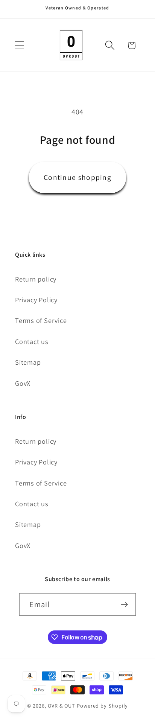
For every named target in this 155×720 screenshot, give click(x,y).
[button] (19, 45)
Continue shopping (77, 177)
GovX (22, 383)
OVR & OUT (61, 705)
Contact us (32, 341)
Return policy (35, 278)
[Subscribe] (124, 604)
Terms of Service (41, 320)
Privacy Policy (36, 299)
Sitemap (28, 362)
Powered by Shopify (102, 705)
